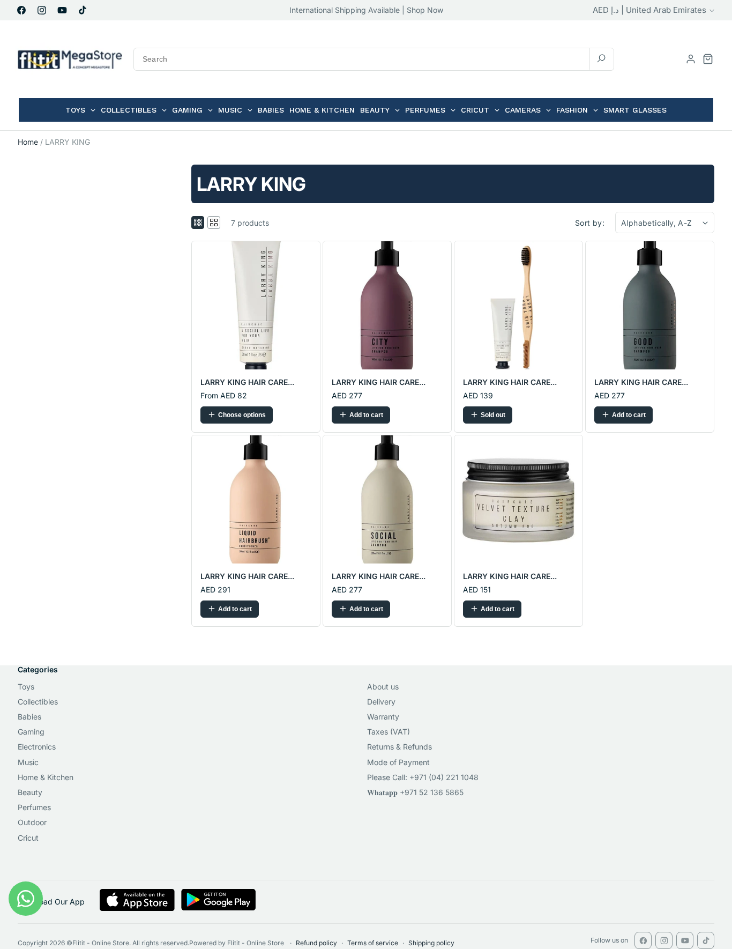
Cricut (28, 837)
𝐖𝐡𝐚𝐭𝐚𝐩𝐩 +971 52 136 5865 (415, 792)
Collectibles (38, 701)
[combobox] (373, 59)
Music (28, 762)
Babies (29, 716)
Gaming (31, 731)
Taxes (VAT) (388, 731)
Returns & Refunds (399, 746)
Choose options (242, 415)
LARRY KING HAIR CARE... (247, 382)
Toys (26, 686)
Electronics (37, 746)
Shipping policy (431, 943)
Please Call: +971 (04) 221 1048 (423, 777)
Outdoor (32, 822)
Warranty (383, 716)
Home (28, 141)
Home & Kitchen (45, 777)
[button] (708, 59)
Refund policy (316, 943)
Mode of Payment (398, 762)
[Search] (601, 59)
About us (383, 686)
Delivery (381, 701)
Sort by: (589, 222)
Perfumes (34, 807)
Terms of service (372, 943)
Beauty (30, 792)
